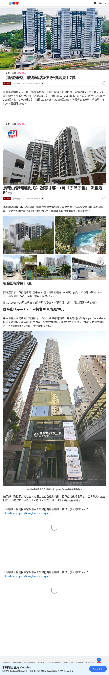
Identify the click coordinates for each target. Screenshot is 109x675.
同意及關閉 (97, 669)
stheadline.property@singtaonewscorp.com (27, 513)
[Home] (14, 3)
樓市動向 (22, 73)
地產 (14, 73)
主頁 (8, 73)
